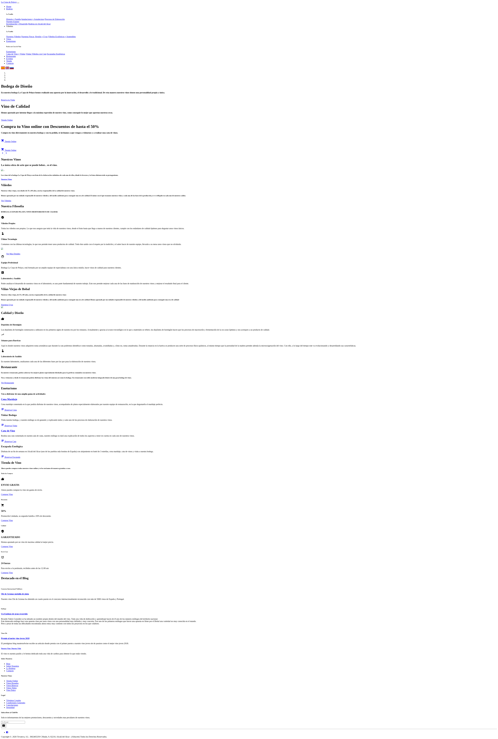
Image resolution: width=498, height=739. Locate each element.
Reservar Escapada (10, 457)
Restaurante (11, 56)
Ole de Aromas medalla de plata (15, 594)
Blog (8, 664)
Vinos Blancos (12, 685)
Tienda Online (7, 120)
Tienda (9, 61)
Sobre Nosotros (12, 666)
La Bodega (10, 668)
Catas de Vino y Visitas (15, 54)
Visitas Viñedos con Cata (36, 54)
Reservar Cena (9, 410)
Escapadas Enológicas (56, 54)
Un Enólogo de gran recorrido (14, 614)
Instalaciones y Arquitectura (32, 19)
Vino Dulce (11, 690)
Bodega (9, 9)
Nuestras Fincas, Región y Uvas (34, 37)
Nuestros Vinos (6, 179)
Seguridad (10, 707)
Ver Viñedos (6, 201)
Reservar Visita (9, 426)
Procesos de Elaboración (55, 19)
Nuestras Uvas (7, 305)
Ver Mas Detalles (13, 254)
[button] (3, 154)
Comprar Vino (7, 494)
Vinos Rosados (12, 683)
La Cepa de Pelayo (9, 2)
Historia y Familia (13, 19)
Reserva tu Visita (8, 100)
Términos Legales (13, 700)
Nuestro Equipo (12, 21)
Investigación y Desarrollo (17, 24)
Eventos (9, 59)
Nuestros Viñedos (13, 37)
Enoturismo (11, 41)
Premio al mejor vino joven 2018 (15, 638)
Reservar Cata (8, 441)
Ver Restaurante (7, 383)
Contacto (10, 63)
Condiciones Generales (15, 703)
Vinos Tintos (11, 688)
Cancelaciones (12, 705)
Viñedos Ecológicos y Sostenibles (62, 37)
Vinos (8, 39)
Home (8, 6)
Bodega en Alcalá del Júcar (39, 24)
